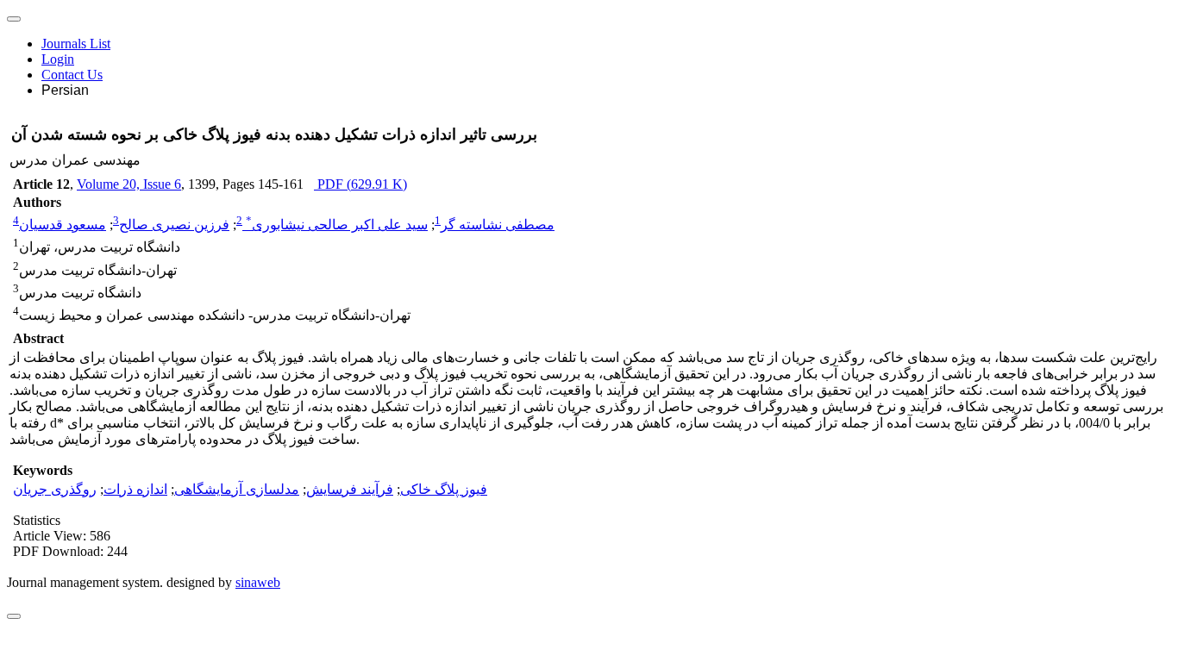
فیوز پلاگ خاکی (443, 489)
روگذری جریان (55, 489)
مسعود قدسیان (62, 224)
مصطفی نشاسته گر (498, 224)
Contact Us (72, 74)
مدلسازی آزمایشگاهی (236, 489)
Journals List (75, 43)
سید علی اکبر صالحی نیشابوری (337, 224)
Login (57, 59)
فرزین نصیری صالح (174, 224)
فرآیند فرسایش (349, 489)
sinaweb (257, 582)
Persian (65, 90)
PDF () (360, 184)
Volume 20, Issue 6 (129, 184)
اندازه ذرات (135, 489)
